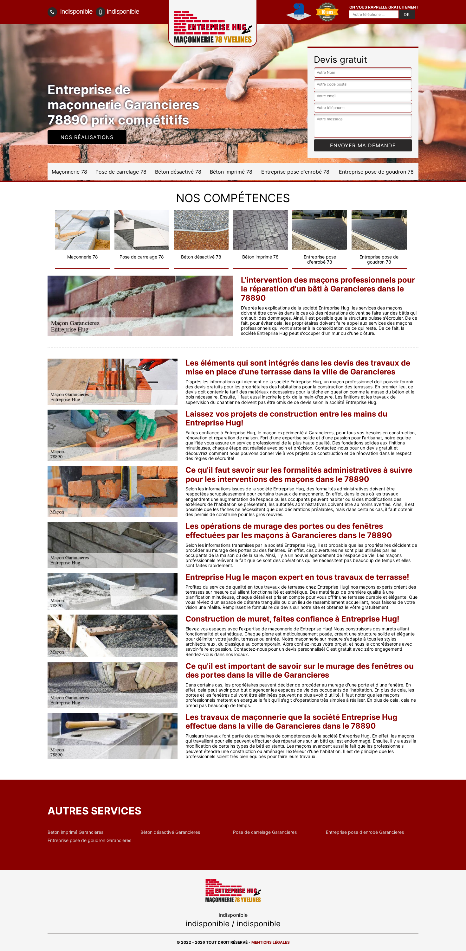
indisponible (76, 11)
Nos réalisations (87, 137)
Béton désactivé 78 (178, 172)
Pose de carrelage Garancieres (265, 832)
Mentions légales (270, 942)
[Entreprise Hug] (233, 890)
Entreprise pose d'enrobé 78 (295, 172)
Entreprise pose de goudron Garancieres (89, 840)
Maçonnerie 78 (69, 172)
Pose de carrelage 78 (120, 172)
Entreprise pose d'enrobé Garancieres (365, 832)
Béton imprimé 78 (231, 172)
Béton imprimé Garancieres (75, 832)
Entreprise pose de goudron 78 (376, 172)
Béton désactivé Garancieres (170, 832)
